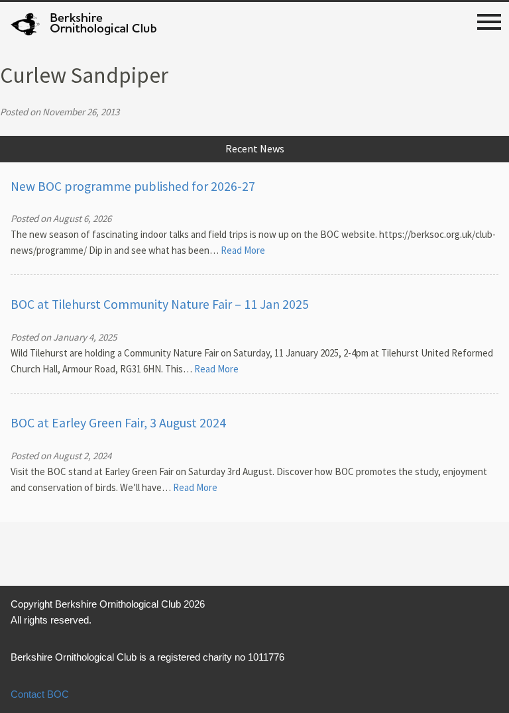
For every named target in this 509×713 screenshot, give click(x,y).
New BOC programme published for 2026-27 (133, 186)
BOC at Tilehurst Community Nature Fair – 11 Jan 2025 (160, 304)
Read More (243, 250)
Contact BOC (40, 694)
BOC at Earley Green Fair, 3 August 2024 (118, 423)
